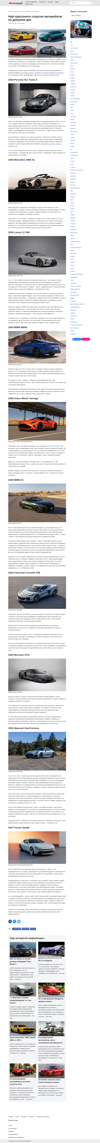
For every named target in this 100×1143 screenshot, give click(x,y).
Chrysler (72, 89)
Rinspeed (73, 229)
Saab (71, 235)
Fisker (72, 110)
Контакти (31, 1116)
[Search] (90, 3)
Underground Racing (76, 274)
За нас (17, 1116)
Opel (71, 212)
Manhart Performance (76, 170)
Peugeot (72, 218)
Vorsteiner (73, 283)
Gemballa (73, 122)
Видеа (57, 2)
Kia (71, 149)
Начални (73, 310)
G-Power (73, 116)
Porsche (72, 223)
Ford (71, 113)
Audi (71, 66)
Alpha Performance (76, 57)
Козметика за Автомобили (16, 1137)
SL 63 (58, 218)
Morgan (72, 197)
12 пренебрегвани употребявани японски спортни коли (20, 1081)
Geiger (72, 119)
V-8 (28, 218)
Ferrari (72, 104)
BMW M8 (23, 369)
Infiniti (72, 143)
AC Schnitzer (74, 48)
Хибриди (73, 334)
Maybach (73, 179)
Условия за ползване (42, 1116)
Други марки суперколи (77, 304)
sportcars (25, 928)
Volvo (72, 280)
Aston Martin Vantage (53, 446)
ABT (71, 45)
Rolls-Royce (74, 232)
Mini (71, 191)
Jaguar (72, 146)
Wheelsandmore (75, 289)
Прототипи (42, 2)
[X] (14, 921)
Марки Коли (29, 4)
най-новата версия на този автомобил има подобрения (38, 705)
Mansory (72, 173)
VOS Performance (75, 286)
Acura (72, 51)
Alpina (72, 60)
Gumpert (73, 125)
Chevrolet (73, 87)
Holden (72, 134)
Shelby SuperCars (75, 247)
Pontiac (72, 220)
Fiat (71, 107)
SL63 (17, 225)
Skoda (72, 250)
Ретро (72, 319)
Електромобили (75, 307)
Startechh (73, 253)
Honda (72, 137)
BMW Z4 (10, 527)
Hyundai (72, 140)
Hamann (72, 128)
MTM (71, 200)
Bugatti (72, 78)
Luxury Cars (16, 928)
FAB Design (73, 101)
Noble (72, 206)
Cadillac (72, 81)
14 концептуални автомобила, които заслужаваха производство (50, 1040)
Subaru (72, 256)
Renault (72, 226)
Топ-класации (20, 23)
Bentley (72, 69)
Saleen (72, 238)
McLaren (73, 185)
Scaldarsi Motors (75, 241)
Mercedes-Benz (75, 188)
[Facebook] (10, 921)
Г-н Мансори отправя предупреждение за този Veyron (20, 1000)
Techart (72, 262)
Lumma (72, 167)
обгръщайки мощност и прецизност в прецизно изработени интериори (41, 73)
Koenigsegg (73, 152)
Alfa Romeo (73, 54)
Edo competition (75, 98)
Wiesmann (73, 292)
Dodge (72, 95)
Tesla (71, 265)
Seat (71, 244)
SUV (71, 259)
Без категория (74, 295)
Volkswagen (73, 277)
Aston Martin (74, 63)
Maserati (72, 176)
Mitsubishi (73, 194)
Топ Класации (12, 1128)
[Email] (19, 921)
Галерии (50, 2)
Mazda (72, 182)
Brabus (72, 75)
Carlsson (73, 84)
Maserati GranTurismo (14, 776)
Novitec (72, 209)
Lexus (72, 158)
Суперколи (73, 322)
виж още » (18, 979)
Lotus (72, 164)
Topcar (10, 23)
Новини (14, 23)
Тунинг (72, 331)
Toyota (72, 271)
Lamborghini (74, 155)
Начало (10, 11)
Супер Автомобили (31, 2)
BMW (72, 72)
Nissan (72, 203)
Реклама (24, 1116)
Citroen (72, 92)
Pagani (72, 215)
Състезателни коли (76, 325)
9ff (71, 42)
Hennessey (73, 131)
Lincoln (72, 161)
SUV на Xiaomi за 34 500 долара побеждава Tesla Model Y (20, 961)
